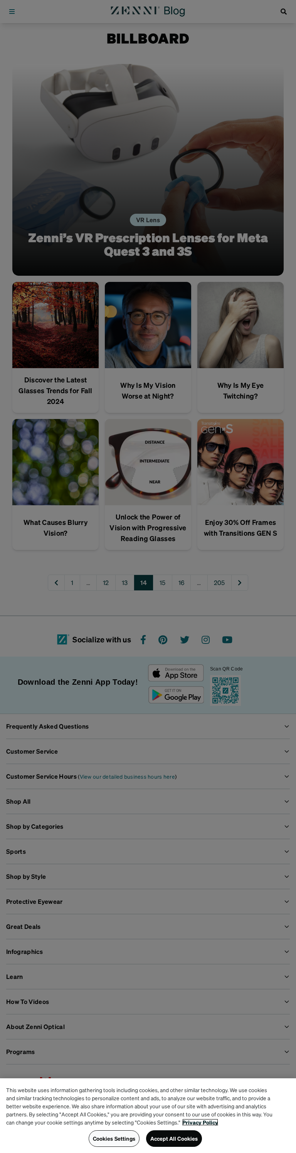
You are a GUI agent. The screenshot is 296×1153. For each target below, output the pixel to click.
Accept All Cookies (174, 1138)
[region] (148, 1115)
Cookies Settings (114, 1138)
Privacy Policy (200, 1122)
